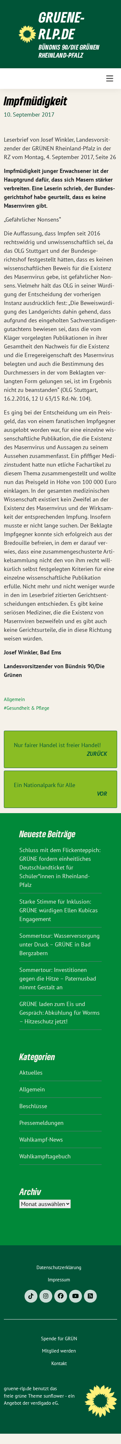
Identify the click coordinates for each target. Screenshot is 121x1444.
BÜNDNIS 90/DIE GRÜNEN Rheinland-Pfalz (69, 51)
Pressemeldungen (41, 1122)
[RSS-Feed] (90, 1296)
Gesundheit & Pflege (27, 708)
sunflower (54, 1396)
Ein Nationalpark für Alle (60, 789)
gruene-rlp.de (62, 25)
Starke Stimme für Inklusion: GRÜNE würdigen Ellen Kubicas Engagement (58, 910)
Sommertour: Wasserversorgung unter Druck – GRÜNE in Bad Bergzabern (59, 944)
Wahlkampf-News (41, 1139)
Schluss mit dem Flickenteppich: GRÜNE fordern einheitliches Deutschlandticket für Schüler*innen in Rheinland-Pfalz (59, 867)
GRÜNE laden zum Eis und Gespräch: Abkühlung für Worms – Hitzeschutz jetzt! (59, 1012)
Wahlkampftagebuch (45, 1156)
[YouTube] (75, 1296)
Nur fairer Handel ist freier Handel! (60, 749)
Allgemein (14, 699)
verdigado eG (44, 1403)
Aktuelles (31, 1072)
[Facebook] (60, 1296)
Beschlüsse (33, 1106)
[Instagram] (45, 1296)
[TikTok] (31, 1296)
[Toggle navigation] (109, 78)
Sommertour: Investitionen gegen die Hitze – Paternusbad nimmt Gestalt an (57, 978)
